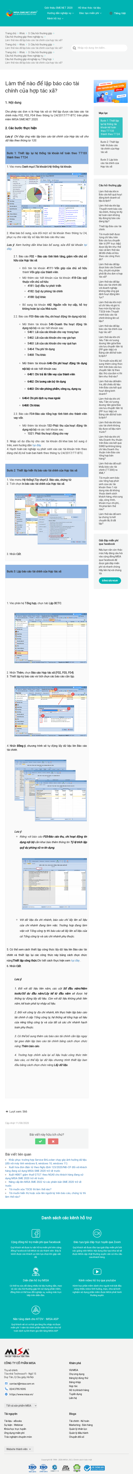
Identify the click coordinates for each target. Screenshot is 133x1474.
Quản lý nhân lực (78, 1429)
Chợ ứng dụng (76, 1374)
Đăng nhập (75, 1382)
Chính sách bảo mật (82, 1460)
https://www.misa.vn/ (21, 1394)
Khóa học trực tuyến (15, 1429)
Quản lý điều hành (78, 1433)
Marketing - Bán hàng (81, 1425)
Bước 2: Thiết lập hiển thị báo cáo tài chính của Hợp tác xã (110, 147)
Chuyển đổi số (76, 1437)
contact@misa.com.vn (22, 1383)
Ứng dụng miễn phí (14, 1433)
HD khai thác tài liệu (89, 7)
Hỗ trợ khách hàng (79, 1390)
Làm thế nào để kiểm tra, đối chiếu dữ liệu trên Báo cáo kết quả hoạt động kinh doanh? (110, 387)
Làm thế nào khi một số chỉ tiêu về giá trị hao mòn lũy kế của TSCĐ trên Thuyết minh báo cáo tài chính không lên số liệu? (110, 311)
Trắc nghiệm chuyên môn (18, 1437)
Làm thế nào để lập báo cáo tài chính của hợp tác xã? (110, 329)
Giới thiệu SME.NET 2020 (59, 7)
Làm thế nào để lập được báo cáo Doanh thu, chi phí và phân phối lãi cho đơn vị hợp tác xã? (111, 270)
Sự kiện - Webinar (13, 1425)
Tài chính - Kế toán (79, 1421)
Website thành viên (17, 1449)
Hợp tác (73, 1386)
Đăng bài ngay (110, 580)
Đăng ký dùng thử (78, 1378)
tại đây (36, 445)
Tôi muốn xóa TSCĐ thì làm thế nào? (30, 1189)
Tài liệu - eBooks (13, 1421)
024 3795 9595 (18, 1389)
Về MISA (73, 1370)
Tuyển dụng (75, 1394)
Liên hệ (73, 1398)
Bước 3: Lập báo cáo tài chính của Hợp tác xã (110, 163)
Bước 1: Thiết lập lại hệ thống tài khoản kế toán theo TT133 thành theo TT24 (110, 127)
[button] (40, 1141)
